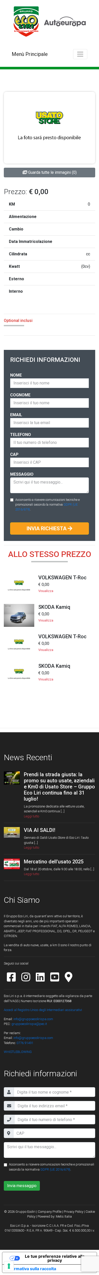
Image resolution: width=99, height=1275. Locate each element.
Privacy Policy (73, 1212)
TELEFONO (20, 434)
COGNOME (20, 395)
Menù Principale (30, 54)
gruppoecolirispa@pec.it (29, 1024)
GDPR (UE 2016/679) (55, 1169)
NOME (16, 375)
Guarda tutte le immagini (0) (52, 172)
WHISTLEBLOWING (18, 1052)
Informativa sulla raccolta (31, 1268)
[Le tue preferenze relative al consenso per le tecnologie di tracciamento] (9, 1266)
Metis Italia (64, 1216)
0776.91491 (24, 1043)
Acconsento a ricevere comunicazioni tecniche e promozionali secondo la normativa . (47, 504)
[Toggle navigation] (80, 54)
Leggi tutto (31, 816)
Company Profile (49, 1212)
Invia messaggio (22, 1185)
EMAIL (16, 414)
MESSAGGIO (22, 474)
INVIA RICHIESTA (47, 528)
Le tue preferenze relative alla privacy (55, 1258)
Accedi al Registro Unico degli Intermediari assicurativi (43, 1010)
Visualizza (45, 591)
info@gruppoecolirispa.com (33, 1019)
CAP (14, 454)
